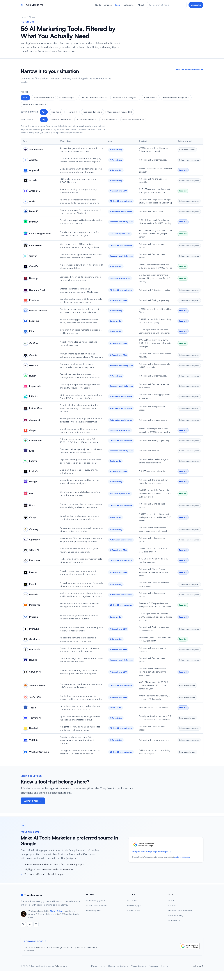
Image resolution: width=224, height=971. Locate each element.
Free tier (56, 112)
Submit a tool (31, 800)
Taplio (32, 707)
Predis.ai (34, 616)
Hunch (32, 375)
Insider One (35, 408)
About (141, 5)
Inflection (34, 396)
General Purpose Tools (34, 104)
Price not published (133, 119)
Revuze (33, 659)
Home (23, 17)
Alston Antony (57, 911)
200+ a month (109, 119)
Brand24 (34, 221)
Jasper (33, 430)
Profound (34, 628)
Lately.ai (33, 460)
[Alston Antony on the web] (23, 924)
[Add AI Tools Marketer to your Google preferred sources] (143, 844)
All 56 (25, 97)
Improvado (35, 386)
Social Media (150, 97)
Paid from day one (92, 112)
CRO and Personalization (94, 97)
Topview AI (35, 717)
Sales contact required (119, 112)
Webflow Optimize (39, 751)
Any (44, 112)
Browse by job (134, 905)
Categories (129, 5)
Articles (108, 5)
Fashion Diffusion (38, 310)
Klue (31, 450)
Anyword (34, 170)
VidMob (33, 740)
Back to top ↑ (197, 966)
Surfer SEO (35, 697)
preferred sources (182, 857)
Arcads (33, 180)
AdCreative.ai (36, 149)
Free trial (72, 112)
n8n (31, 493)
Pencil (32, 584)
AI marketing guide (95, 900)
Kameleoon (35, 440)
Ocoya (32, 517)
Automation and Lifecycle (125, 97)
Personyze (34, 604)
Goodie (33, 355)
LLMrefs (33, 471)
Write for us (174, 920)
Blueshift (33, 211)
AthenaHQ (34, 190)
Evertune (34, 300)
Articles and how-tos (96, 905)
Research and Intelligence (176, 97)
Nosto (32, 505)
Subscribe (196, 5)
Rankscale (34, 649)
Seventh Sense (37, 685)
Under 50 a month (61, 119)
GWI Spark (35, 365)
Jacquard (34, 420)
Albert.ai (33, 159)
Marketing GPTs (93, 910)
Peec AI (33, 572)
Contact (172, 905)
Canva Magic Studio (40, 233)
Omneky (33, 529)
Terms (102, 966)
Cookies (111, 966)
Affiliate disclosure (138, 966)
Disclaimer (153, 966)
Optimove (34, 539)
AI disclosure (122, 966)
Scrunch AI (35, 671)
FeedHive (34, 320)
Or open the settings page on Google (150, 851)
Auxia (32, 201)
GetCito (33, 343)
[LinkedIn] (29, 924)
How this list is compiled (188, 69)
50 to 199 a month (86, 119)
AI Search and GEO (44, 97)
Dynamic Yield (37, 290)
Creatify (33, 266)
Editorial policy (175, 915)
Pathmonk (34, 560)
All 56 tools (133, 900)
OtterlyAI (34, 550)
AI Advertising (67, 97)
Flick (31, 331)
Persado (33, 594)
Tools (117, 5)
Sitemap (164, 966)
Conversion (35, 245)
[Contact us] (36, 924)
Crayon (33, 255)
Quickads (34, 639)
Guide (98, 5)
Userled (33, 728)
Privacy (94, 966)
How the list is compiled (180, 910)
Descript (33, 278)
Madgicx (34, 481)
